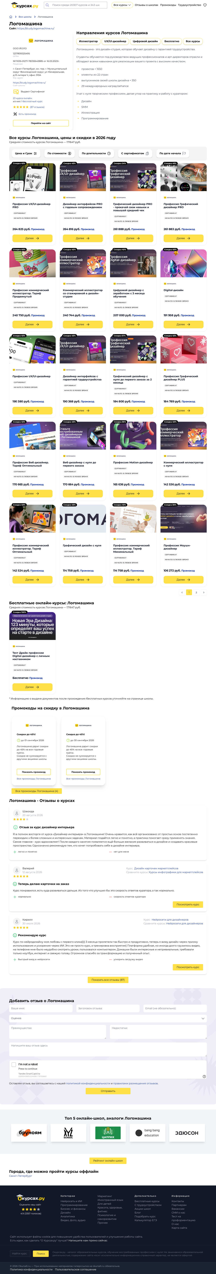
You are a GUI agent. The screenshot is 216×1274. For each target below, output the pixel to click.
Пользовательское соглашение (75, 1269)
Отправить (108, 1091)
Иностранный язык (110, 1199)
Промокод (37, 229)
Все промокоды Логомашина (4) (36, 791)
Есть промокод (27, 114)
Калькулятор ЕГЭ (146, 1220)
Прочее (103, 1222)
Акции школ (143, 1208)
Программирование (74, 1205)
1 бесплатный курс (32, 101)
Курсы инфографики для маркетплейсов (176, 872)
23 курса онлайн (22, 98)
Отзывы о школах (146, 4)
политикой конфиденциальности (88, 1083)
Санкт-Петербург (20, 1175)
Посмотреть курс (188, 904)
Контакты (178, 1201)
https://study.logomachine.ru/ (35, 28)
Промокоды (168, 4)
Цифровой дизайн (145, 41)
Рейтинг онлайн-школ (108, 1160)
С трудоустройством (148, 1205)
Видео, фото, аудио (73, 1220)
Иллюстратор (88, 41)
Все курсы (120, 4)
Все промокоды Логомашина (34, 778)
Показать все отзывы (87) (108, 979)
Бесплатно (171, 41)
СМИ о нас (178, 1212)
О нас (175, 1224)
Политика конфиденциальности (31, 1269)
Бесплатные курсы (147, 1201)
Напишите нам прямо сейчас (87, 1240)
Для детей (104, 1203)
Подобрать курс (145, 1216)
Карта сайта (179, 1227)
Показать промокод (34, 772)
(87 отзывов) (37, 107)
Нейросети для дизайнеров (170, 919)
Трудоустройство (189, 4)
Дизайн (66, 1212)
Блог (138, 1212)
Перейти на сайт (41, 123)
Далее (29, 238)
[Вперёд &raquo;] (204, 592)
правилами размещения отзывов (135, 1083)
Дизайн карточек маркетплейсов (156, 868)
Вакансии (178, 1208)
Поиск (41, 1253)
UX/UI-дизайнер (115, 41)
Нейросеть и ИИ (71, 1201)
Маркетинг (105, 1196)
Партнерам (179, 1205)
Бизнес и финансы (73, 1208)
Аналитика (68, 1216)
